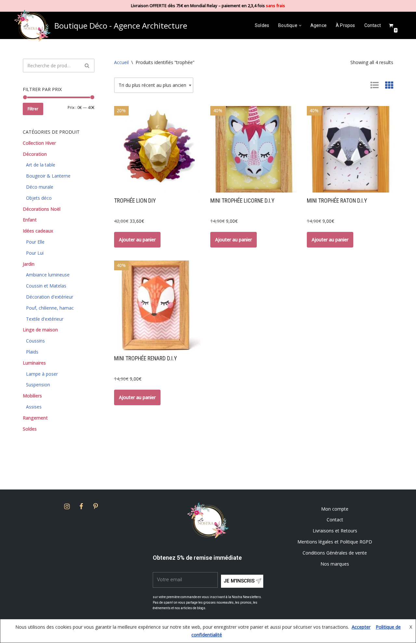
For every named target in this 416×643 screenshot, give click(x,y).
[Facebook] (81, 506)
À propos (345, 25)
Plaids (32, 352)
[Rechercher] (87, 66)
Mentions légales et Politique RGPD (334, 542)
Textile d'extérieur (44, 319)
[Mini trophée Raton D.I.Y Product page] (350, 149)
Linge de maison (40, 330)
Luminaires (34, 363)
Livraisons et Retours (335, 531)
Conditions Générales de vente (335, 553)
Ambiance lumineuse (48, 275)
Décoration (35, 154)
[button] (300, 25)
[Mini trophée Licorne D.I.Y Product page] (254, 149)
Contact (372, 25)
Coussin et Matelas (46, 286)
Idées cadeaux (38, 231)
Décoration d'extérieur (49, 297)
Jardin (28, 264)
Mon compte (334, 509)
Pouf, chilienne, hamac (50, 308)
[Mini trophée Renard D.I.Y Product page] (157, 305)
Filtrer (33, 109)
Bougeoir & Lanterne (48, 176)
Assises (34, 407)
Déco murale (39, 187)
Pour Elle (35, 242)
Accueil (121, 62)
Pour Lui (35, 253)
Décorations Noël (41, 209)
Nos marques (334, 564)
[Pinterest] (95, 506)
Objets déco (39, 198)
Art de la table (40, 165)
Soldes (262, 25)
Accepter (361, 627)
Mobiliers (32, 396)
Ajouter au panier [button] (137, 239)
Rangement (35, 418)
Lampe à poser (42, 374)
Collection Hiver (39, 143)
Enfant (30, 220)
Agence (318, 25)
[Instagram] (67, 506)
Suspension (38, 385)
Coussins (35, 341)
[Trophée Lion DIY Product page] (157, 149)
